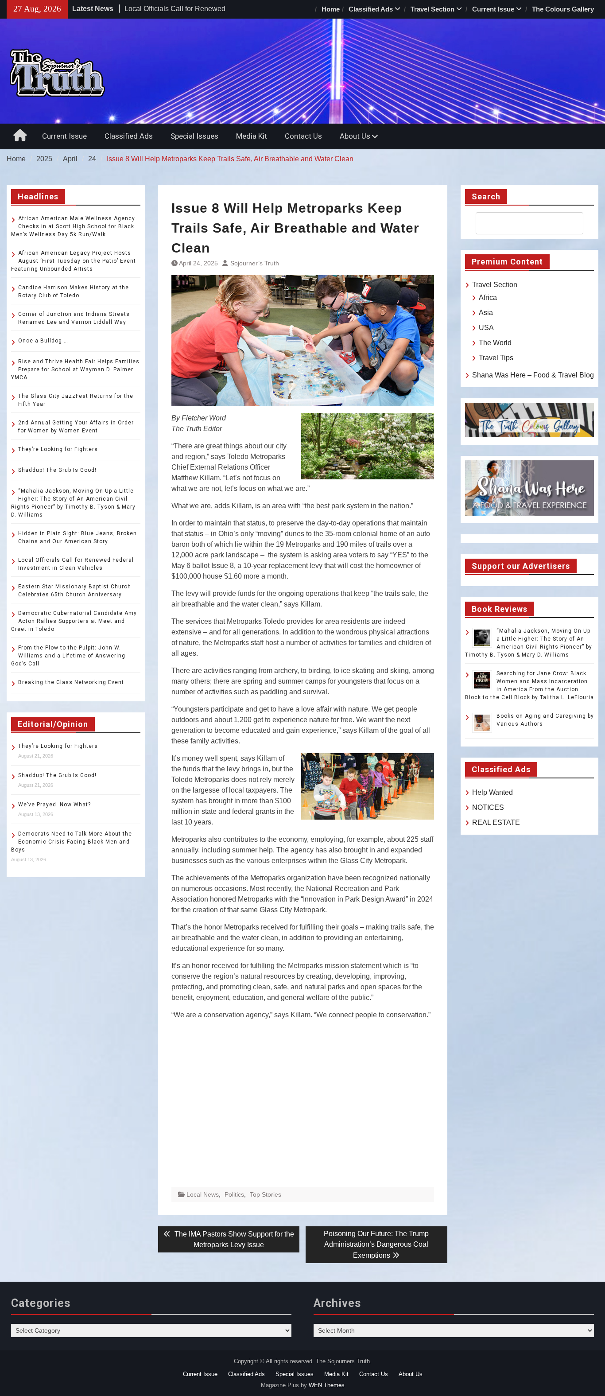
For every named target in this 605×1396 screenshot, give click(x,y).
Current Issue (493, 9)
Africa (488, 297)
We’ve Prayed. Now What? (54, 804)
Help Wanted (492, 792)
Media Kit (251, 136)
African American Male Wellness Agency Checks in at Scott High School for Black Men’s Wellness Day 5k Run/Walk (73, 226)
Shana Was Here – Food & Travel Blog (533, 375)
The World (495, 342)
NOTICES (488, 807)
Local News (202, 1194)
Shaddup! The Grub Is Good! (57, 470)
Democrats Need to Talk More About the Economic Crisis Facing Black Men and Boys (71, 842)
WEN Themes (327, 1385)
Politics (234, 1194)
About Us (355, 136)
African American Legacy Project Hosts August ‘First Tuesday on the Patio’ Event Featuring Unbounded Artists (73, 261)
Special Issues (194, 136)
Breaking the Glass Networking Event (71, 682)
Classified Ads (371, 9)
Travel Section (432, 9)
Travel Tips (496, 358)
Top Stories (265, 1194)
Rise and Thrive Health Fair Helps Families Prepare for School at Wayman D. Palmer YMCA (75, 369)
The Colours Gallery (563, 9)
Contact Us (303, 136)
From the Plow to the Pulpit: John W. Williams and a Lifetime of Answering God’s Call (68, 656)
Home (331, 9)
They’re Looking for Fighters (58, 449)
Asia (486, 312)
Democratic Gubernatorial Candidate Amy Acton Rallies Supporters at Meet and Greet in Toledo (74, 621)
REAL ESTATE (496, 822)
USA (486, 327)
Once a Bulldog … (43, 341)
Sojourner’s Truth (254, 263)
